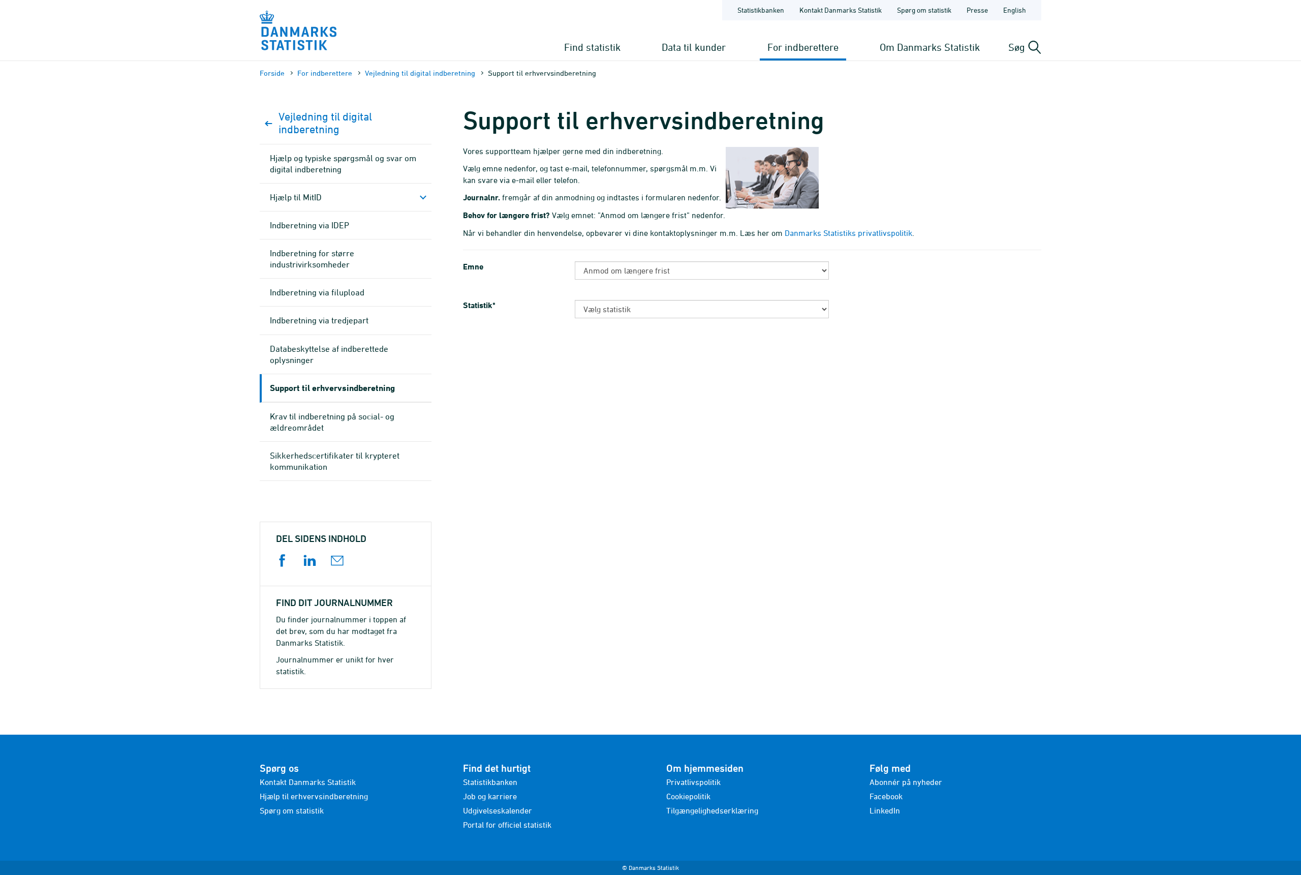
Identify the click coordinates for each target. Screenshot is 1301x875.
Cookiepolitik (688, 796)
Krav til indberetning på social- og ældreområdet (332, 422)
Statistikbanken (760, 10)
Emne (473, 266)
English (1014, 10)
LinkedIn (885, 810)
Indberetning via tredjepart (319, 320)
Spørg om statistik (924, 10)
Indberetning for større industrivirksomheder (312, 258)
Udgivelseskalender (497, 810)
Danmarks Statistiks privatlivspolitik (848, 232)
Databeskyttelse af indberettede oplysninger (329, 354)
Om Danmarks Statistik (930, 47)
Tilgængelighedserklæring (712, 810)
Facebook (886, 796)
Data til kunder (694, 47)
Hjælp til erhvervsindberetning (314, 796)
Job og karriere (490, 796)
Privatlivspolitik (693, 782)
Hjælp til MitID (296, 197)
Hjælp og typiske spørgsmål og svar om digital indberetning (343, 163)
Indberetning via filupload (317, 292)
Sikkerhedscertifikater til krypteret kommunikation (334, 461)
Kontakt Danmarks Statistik (840, 10)
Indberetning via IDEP (309, 225)
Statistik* (480, 305)
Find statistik (592, 47)
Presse (977, 10)
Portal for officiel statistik (507, 824)
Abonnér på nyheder (906, 782)
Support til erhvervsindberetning (332, 387)
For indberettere (803, 47)
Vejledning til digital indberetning (420, 73)
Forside (272, 73)
